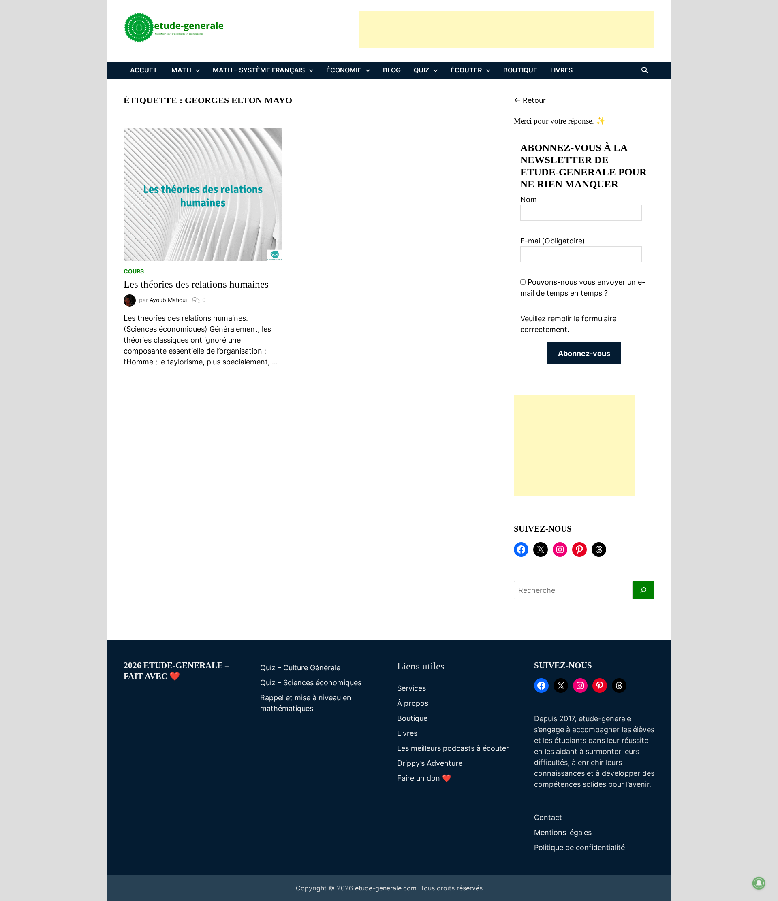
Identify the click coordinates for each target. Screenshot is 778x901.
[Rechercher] (643, 590)
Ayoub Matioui (168, 299)
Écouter (466, 70)
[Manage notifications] (758, 883)
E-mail (552, 240)
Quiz (421, 70)
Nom (528, 199)
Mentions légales (563, 832)
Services (411, 688)
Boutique (520, 70)
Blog (392, 70)
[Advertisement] (506, 29)
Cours (134, 271)
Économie (343, 70)
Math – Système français (259, 70)
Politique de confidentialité (579, 847)
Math (181, 70)
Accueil (144, 70)
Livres (561, 70)
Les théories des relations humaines (196, 284)
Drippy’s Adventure (429, 763)
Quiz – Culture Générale (300, 667)
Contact (548, 817)
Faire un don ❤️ (424, 778)
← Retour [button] (530, 100)
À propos (412, 703)
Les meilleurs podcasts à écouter (453, 748)
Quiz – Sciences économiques (310, 682)
